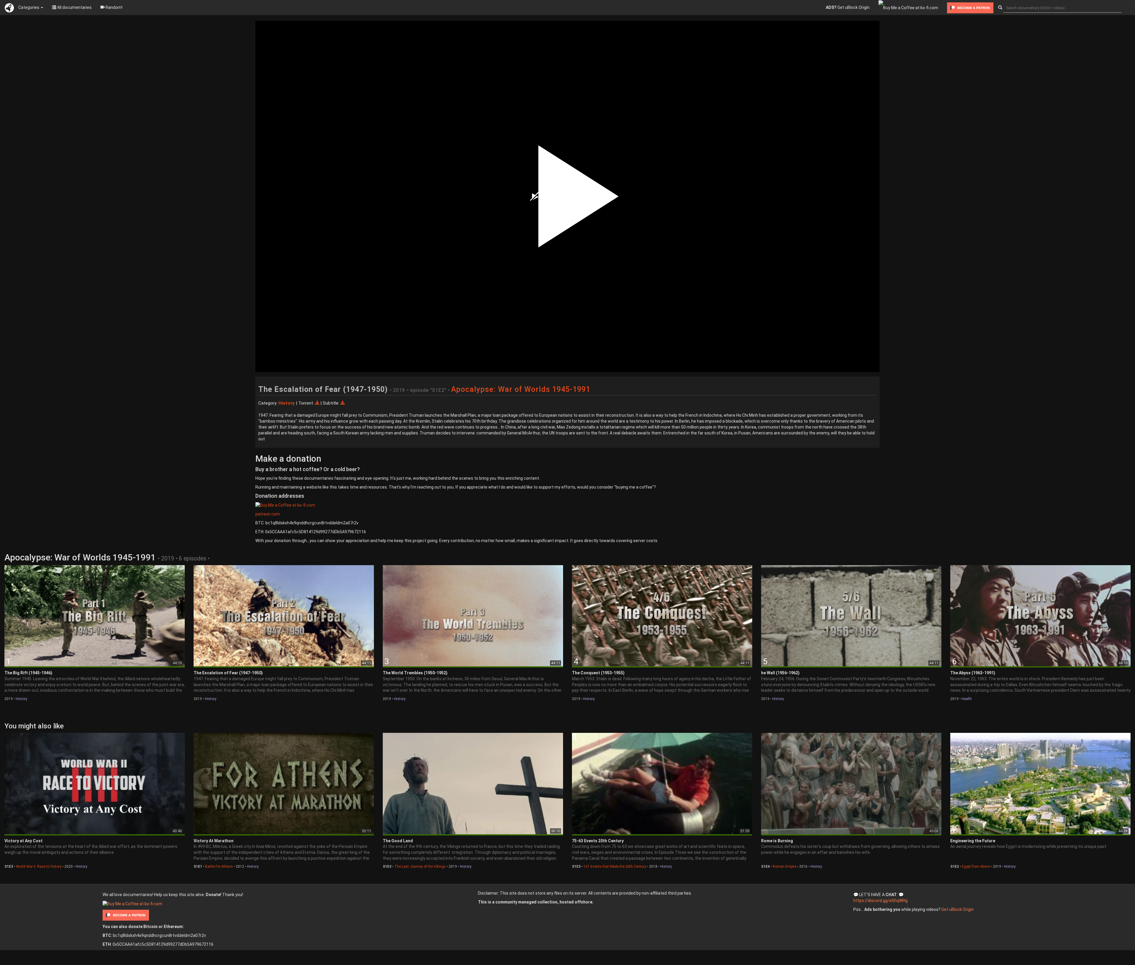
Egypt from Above (976, 866)
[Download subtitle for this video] (342, 403)
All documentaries (74, 7)
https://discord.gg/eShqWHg (880, 900)
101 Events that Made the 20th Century (614, 866)
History (21, 699)
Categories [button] (29, 7)
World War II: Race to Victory (38, 866)
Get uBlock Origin (848, 7)
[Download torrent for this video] (317, 403)
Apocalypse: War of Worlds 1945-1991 (520, 389)
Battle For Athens (219, 866)
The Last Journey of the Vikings (420, 866)
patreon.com (267, 514)
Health (966, 699)
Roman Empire (784, 866)
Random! (113, 7)
